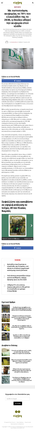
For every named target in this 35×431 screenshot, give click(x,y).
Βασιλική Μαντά (14, 42)
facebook (18, 80)
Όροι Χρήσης (20, 422)
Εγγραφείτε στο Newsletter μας (17, 394)
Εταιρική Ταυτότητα (9, 422)
